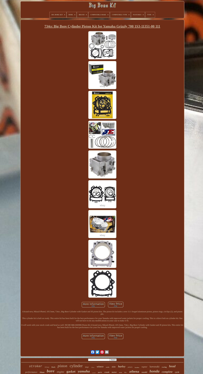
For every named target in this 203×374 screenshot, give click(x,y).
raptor (144, 367)
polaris (130, 367)
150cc (92, 367)
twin (120, 372)
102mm (47, 367)
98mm (42, 372)
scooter (94, 372)
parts (100, 372)
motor (114, 372)
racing (164, 367)
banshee (137, 367)
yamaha (84, 371)
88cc (125, 372)
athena (134, 371)
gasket (70, 371)
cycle (177, 372)
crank (106, 372)
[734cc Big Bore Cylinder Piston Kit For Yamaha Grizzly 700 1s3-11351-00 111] (102, 45)
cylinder (76, 366)
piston (62, 366)
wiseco (100, 366)
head (172, 366)
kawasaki (154, 366)
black (53, 367)
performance (31, 372)
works (107, 367)
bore (51, 371)
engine (60, 371)
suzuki (144, 372)
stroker (35, 366)
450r (114, 367)
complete (167, 371)
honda (154, 371)
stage (87, 367)
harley (121, 366)
